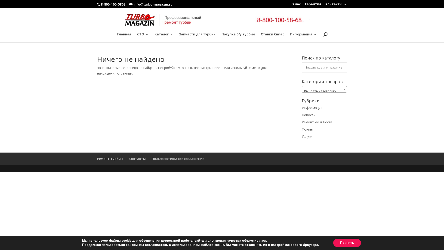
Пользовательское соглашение (178, 158)
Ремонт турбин (110, 158)
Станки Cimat (272, 34)
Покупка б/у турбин (238, 34)
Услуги (307, 136)
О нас (296, 4)
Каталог (162, 34)
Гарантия (313, 4)
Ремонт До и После (317, 122)
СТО (140, 34)
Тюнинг (307, 129)
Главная (124, 34)
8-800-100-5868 (113, 4)
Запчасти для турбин (197, 34)
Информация (301, 34)
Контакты (333, 4)
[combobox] (324, 89)
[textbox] (324, 91)
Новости (308, 115)
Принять (347, 243)
